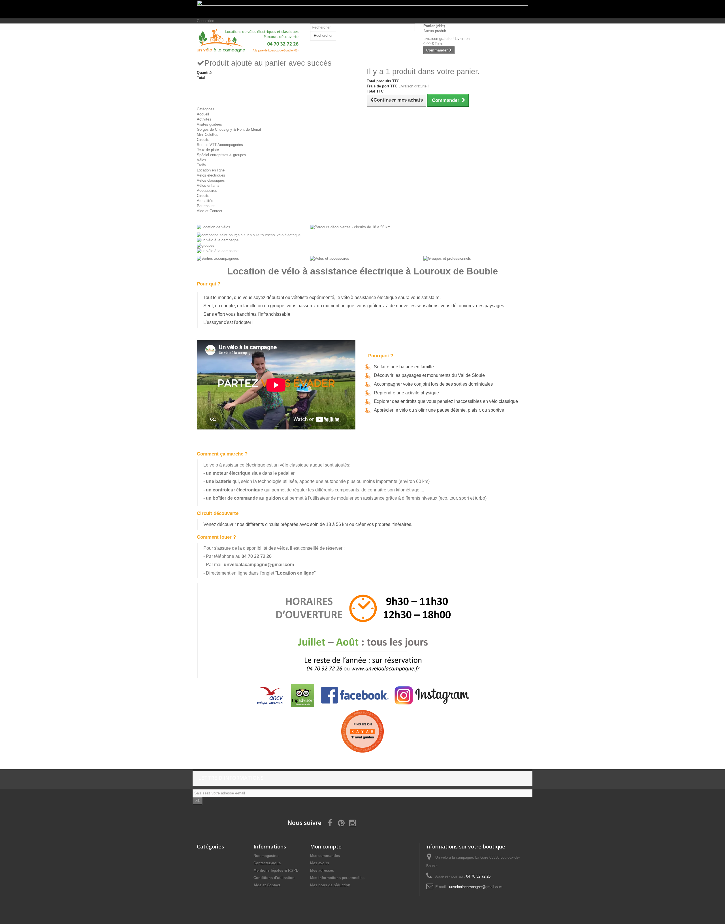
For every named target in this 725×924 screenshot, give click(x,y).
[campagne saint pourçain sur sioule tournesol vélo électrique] (248, 235)
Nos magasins (265, 856)
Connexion (205, 21)
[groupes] (205, 245)
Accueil (203, 114)
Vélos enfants (208, 185)
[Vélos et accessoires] (329, 258)
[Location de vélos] (213, 227)
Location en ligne (211, 170)
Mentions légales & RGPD (275, 870)
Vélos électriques (211, 175)
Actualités (205, 201)
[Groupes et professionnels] (447, 258)
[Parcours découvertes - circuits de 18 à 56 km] (350, 227)
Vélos (201, 160)
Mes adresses (322, 870)
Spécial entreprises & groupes (221, 155)
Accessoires (207, 190)
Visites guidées (209, 124)
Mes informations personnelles (337, 878)
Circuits (203, 139)
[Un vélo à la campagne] (249, 41)
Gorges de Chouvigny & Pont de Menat (229, 129)
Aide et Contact (209, 211)
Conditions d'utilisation (274, 878)
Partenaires (206, 206)
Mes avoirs (319, 863)
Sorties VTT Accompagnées (220, 145)
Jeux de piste (208, 150)
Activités (204, 119)
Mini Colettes (207, 134)
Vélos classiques (211, 180)
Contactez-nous (267, 863)
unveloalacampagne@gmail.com (259, 564)
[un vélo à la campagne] (217, 240)
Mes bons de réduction (330, 885)
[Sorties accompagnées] (218, 258)
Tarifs (201, 165)
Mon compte (326, 846)
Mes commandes (325, 856)
